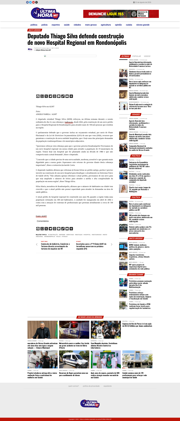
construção (53, 234)
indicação (69, 122)
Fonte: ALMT (41, 216)
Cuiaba (129, 25)
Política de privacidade (91, 386)
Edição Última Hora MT (43, 50)
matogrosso (97, 234)
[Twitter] (30, 2)
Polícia (44, 25)
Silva (59, 236)
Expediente (108, 386)
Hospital (87, 234)
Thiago (65, 236)
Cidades (77, 25)
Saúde (67, 25)
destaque (79, 234)
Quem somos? (73, 386)
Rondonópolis (50, 236)
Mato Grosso (91, 25)
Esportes (56, 25)
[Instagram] (36, 2)
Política (34, 25)
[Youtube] (33, 2)
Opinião (118, 25)
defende (62, 234)
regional (40, 236)
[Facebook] (27, 2)
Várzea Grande (142, 25)
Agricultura (106, 25)
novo (105, 234)
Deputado (70, 234)
